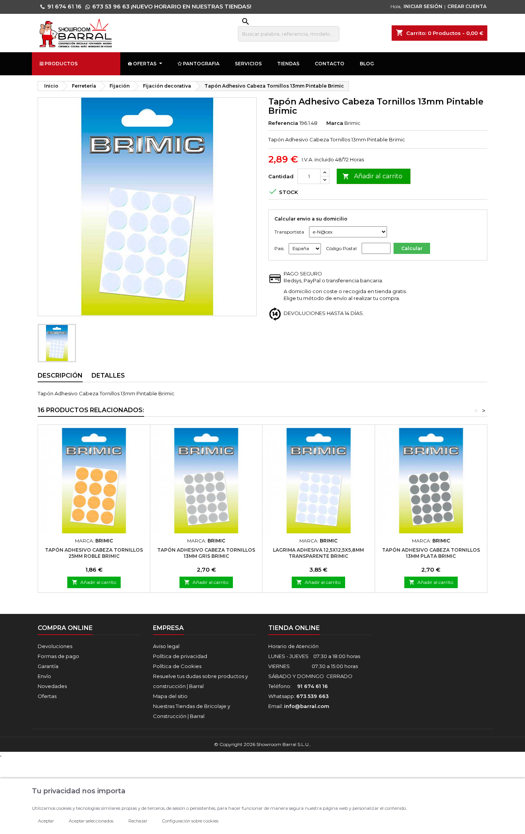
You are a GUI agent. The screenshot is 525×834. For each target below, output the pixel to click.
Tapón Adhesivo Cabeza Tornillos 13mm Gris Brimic (206, 553)
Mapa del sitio (170, 696)
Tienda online (294, 628)
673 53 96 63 (111, 6)
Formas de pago (58, 656)
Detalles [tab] (108, 375)
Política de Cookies (177, 666)
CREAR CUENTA (467, 6)
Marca (334, 123)
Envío (44, 676)
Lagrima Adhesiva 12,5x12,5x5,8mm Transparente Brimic (318, 553)
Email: (298, 706)
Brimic (352, 123)
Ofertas (47, 696)
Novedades (52, 686)
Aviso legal (166, 646)
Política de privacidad (180, 656)
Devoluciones (55, 646)
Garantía (48, 666)
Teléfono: (298, 686)
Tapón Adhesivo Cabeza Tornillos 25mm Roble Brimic (94, 553)
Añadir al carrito (372, 176)
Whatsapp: (298, 696)
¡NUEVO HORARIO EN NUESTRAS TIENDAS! (191, 6)
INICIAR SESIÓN (423, 6)
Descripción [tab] (60, 375)
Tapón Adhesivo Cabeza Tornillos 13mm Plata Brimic (431, 553)
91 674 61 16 (64, 6)
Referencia (283, 123)
